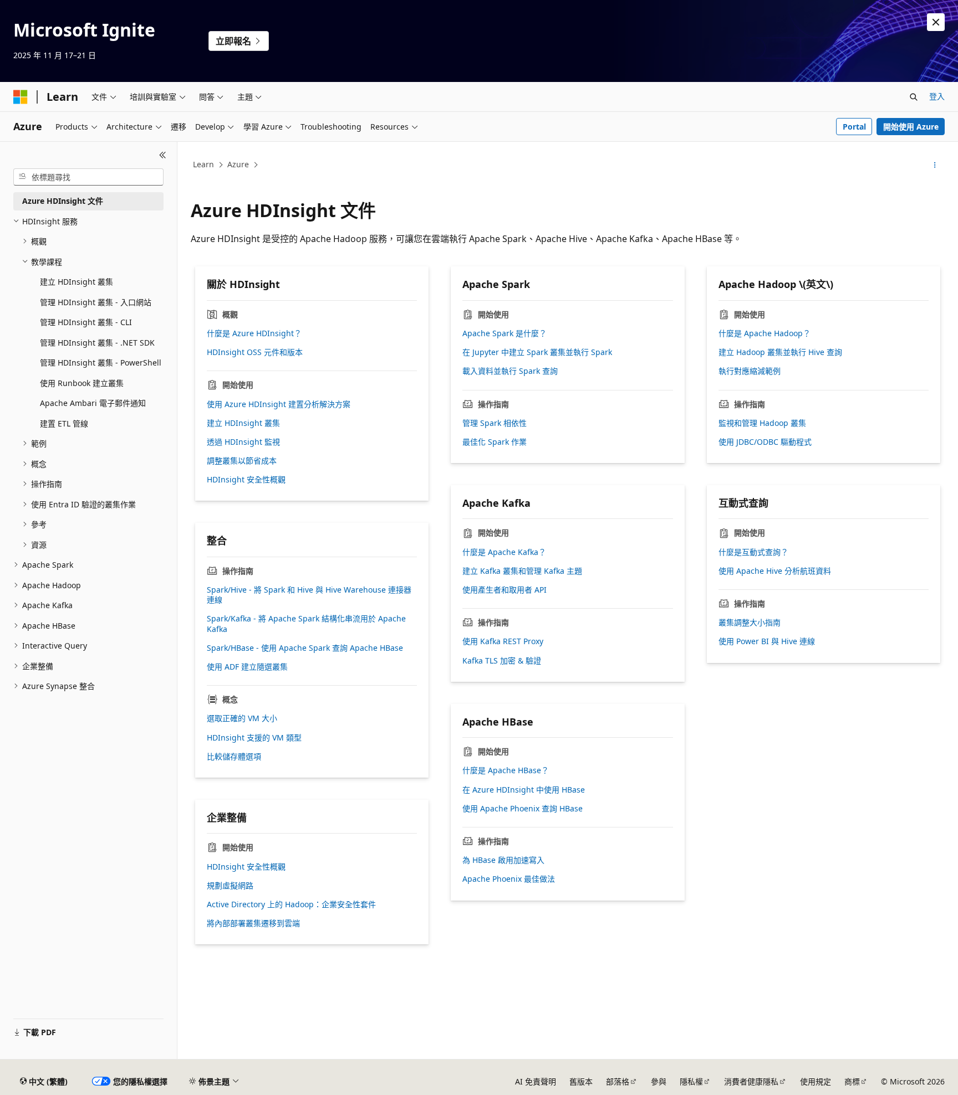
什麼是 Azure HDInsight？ (254, 333)
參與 (658, 1081)
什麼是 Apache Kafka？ (504, 552)
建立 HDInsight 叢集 (243, 423)
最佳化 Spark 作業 (494, 442)
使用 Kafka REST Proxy (502, 641)
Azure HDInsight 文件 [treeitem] (62, 201)
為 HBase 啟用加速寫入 (503, 860)
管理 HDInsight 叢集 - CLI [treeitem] (86, 322)
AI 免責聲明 (535, 1081)
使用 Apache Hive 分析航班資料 (774, 571)
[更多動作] (935, 165)
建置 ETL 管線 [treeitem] (64, 423)
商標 (852, 1081)
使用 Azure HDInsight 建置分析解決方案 (278, 404)
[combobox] (88, 177)
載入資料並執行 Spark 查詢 (510, 371)
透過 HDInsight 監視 (243, 442)
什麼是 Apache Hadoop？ (764, 333)
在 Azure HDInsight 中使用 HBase (523, 790)
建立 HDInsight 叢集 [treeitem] (76, 281)
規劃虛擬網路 (230, 886)
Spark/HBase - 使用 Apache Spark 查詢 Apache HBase (305, 648)
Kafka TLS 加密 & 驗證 (501, 661)
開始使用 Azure (911, 126)
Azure (238, 164)
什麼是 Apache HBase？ (505, 770)
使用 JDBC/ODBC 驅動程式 (765, 442)
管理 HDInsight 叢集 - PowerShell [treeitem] (100, 362)
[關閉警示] (936, 22)
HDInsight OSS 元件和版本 (255, 352)
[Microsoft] (20, 97)
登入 (937, 96)
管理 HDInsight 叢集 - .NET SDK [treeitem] (97, 342)
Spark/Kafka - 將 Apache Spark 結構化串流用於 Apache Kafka (306, 624)
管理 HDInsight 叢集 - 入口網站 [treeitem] (95, 302)
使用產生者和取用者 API (504, 590)
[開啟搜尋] (914, 97)
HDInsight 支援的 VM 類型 (254, 738)
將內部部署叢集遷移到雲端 (253, 923)
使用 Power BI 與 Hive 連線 (766, 641)
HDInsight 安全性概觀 (246, 480)
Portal (854, 126)
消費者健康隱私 (751, 1081)
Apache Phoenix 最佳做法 (508, 879)
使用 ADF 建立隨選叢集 (247, 667)
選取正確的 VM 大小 (242, 718)
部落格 (617, 1081)
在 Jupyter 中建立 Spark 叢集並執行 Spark (537, 352)
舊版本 (581, 1081)
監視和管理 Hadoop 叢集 (762, 423)
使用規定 (815, 1081)
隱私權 (691, 1081)
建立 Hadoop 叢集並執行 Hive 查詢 (780, 352)
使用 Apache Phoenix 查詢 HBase (522, 809)
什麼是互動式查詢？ (753, 552)
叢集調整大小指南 (749, 623)
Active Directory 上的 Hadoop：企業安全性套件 (291, 904)
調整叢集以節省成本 (242, 461)
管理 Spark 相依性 (494, 423)
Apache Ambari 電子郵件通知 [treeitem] (93, 403)
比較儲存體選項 (234, 757)
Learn (203, 164)
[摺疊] (162, 155)
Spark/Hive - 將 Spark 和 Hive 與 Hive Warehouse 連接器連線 (309, 595)
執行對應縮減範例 (749, 371)
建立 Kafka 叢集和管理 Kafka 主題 (522, 571)
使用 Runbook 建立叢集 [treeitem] (82, 383)
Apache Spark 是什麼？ (504, 333)
